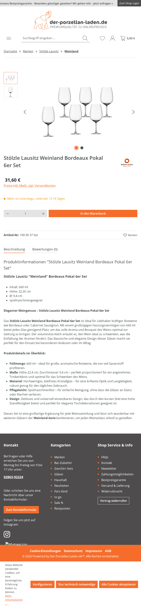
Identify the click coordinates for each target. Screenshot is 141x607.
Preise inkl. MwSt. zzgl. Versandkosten (30, 186)
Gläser (58, 474)
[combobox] (50, 38)
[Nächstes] (133, 111)
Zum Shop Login (129, 3)
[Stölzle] (126, 162)
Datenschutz (73, 551)
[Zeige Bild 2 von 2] (81, 147)
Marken (59, 457)
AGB (108, 551)
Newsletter (108, 469)
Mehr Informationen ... (14, 599)
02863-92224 (13, 477)
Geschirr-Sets (63, 469)
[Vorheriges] (24, 111)
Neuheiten (61, 486)
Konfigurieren (42, 584)
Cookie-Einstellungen (45, 551)
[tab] (14, 249)
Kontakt (106, 463)
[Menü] (9, 38)
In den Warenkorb (93, 213)
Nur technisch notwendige (76, 584)
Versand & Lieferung (115, 486)
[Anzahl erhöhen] (43, 213)
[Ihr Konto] (112, 38)
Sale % (58, 503)
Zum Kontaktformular (21, 510)
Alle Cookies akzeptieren (119, 584)
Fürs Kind (60, 491)
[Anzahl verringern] (7, 213)
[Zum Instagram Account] (7, 534)
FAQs (104, 457)
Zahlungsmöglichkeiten (117, 474)
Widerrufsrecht (111, 491)
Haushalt (60, 480)
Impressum (94, 551)
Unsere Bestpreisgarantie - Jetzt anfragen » (56, 3)
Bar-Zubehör (63, 463)
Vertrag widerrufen (113, 501)
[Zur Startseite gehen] (70, 20)
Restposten (62, 508)
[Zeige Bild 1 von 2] (76, 147)
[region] (70, 111)
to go (58, 497)
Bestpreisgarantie (113, 480)
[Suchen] (85, 38)
